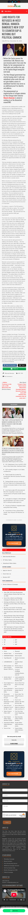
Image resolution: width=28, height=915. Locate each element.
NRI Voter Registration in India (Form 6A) (9, 701)
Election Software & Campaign (10, 584)
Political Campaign (8, 872)
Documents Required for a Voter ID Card (9, 696)
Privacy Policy (5, 850)
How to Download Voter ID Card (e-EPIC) (8, 690)
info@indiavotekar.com (7, 849)
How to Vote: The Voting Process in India (19, 696)
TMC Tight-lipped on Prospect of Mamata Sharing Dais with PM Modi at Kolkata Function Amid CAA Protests (14, 628)
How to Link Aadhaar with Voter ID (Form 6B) (19, 701)
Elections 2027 (6, 577)
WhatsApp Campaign (9, 859)
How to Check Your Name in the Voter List (19, 684)
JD (4, 644)
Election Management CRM (10, 870)
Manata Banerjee (9, 98)
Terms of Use (7, 728)
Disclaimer (23, 849)
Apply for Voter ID (7, 570)
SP (4, 642)
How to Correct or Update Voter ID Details (19, 690)
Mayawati (17, 651)
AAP (16, 644)
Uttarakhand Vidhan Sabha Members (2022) (9, 724)
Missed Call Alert (8, 861)
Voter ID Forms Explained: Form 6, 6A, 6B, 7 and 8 (8, 707)
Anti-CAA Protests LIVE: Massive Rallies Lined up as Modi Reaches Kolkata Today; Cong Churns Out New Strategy (14, 621)
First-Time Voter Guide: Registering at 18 (19, 713)
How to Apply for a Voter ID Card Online (8, 684)
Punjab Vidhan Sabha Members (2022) (19, 724)
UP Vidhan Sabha (7, 560)
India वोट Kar (5, 41)
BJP (19, 373)
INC (5, 640)
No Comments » (9, 376)
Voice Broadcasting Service (10, 863)
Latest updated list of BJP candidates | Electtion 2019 (19, 678)
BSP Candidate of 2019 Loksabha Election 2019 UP (8, 667)
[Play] (4, 900)
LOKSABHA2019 (8, 661)
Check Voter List (7, 573)
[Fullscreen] (23, 900)
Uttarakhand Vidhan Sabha (9, 563)
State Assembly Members (9, 556)
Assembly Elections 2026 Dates (11, 611)
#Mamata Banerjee (9, 373)
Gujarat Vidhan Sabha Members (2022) (19, 730)
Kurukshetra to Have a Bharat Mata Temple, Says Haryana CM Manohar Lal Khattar (14, 512)
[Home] (13, 6)
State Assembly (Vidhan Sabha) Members (19, 718)
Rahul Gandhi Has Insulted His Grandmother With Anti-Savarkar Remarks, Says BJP (14, 476)
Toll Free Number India (9, 867)
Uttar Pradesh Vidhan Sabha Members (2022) (8, 718)
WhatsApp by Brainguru (14, 913)
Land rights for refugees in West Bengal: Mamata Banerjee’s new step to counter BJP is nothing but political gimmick (15, 500)
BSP (16, 642)
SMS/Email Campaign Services (11, 865)
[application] (14, 894)
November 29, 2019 (16, 41)
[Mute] (21, 900)
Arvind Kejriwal (18, 653)
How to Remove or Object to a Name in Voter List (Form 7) (20, 707)
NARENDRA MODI (8, 655)
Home (5, 651)
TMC (22, 373)
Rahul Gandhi (18, 655)
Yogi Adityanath (7, 658)
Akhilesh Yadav (7, 653)
